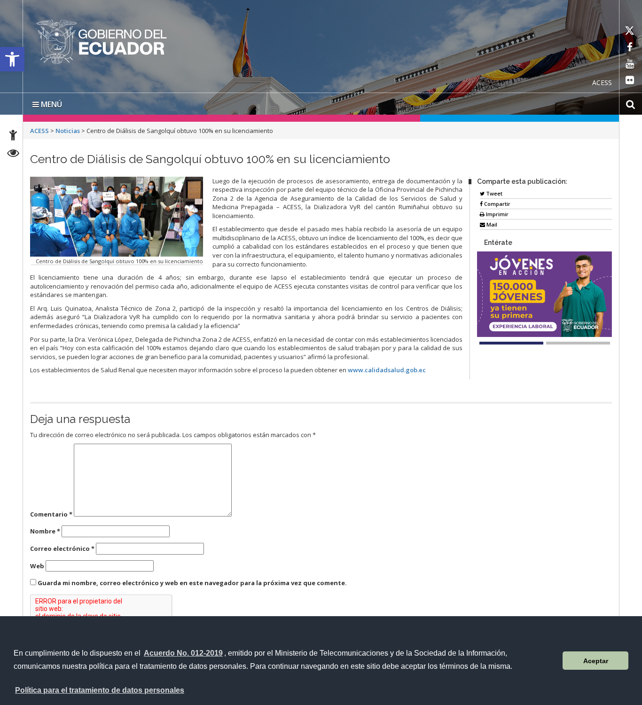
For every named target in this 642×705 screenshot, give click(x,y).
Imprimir (497, 214)
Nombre (45, 531)
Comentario (51, 514)
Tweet (493, 193)
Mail (491, 224)
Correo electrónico (62, 548)
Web (37, 566)
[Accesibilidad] (13, 136)
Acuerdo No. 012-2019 (183, 653)
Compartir (496, 203)
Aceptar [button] (595, 661)
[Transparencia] (13, 154)
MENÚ (50, 104)
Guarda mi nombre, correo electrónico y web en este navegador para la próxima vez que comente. (192, 583)
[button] (12, 59)
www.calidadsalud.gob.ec (387, 370)
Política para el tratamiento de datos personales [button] (99, 690)
